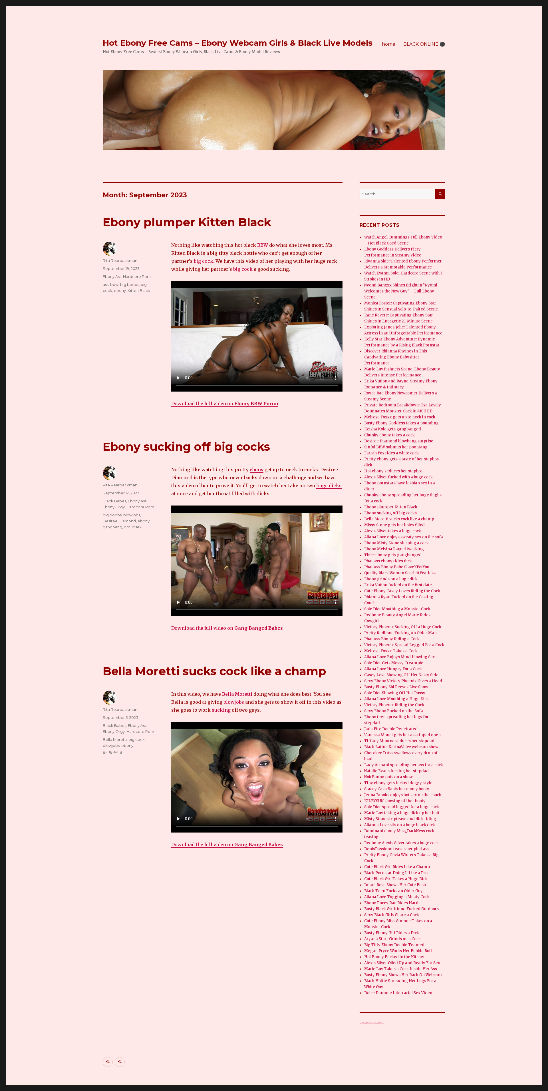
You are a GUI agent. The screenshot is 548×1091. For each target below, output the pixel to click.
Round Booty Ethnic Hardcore (367, 1023)
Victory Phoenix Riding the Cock (394, 705)
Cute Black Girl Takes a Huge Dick (396, 879)
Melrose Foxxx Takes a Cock (391, 651)
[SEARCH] (440, 194)
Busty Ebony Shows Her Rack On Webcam (403, 974)
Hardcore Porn (137, 276)
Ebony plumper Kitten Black (187, 222)
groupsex (133, 527)
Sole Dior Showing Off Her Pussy (394, 693)
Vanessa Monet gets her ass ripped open (402, 735)
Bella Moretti (237, 694)
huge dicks (329, 485)
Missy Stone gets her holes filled (394, 525)
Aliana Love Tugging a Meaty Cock (397, 897)
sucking (221, 710)
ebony (120, 290)
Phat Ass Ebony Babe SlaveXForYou (396, 567)
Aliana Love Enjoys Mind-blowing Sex (399, 657)
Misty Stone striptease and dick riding (400, 819)
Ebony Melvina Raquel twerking (394, 549)
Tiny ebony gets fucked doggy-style (398, 783)
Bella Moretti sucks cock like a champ (214, 671)
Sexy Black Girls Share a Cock (391, 914)
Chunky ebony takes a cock (389, 435)
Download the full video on (224, 403)
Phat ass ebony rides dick (388, 561)
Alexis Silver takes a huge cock (392, 531)
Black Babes (114, 501)
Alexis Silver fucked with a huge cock (398, 477)
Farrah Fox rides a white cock (391, 453)
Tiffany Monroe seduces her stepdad (399, 741)
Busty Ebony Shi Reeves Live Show (396, 687)
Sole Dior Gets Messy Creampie (393, 663)
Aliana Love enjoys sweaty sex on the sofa (403, 537)
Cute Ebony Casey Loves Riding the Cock (402, 591)
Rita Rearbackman (120, 260)
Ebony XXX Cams (379, 1023)
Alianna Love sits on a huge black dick (399, 825)
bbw (114, 284)
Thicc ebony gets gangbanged (393, 555)
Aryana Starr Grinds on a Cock (392, 938)
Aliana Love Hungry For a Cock (393, 669)
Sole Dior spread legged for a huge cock (401, 807)
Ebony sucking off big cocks (186, 447)
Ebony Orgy (114, 507)
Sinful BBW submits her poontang (396, 447)
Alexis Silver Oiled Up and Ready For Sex (402, 962)
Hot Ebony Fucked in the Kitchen (395, 956)
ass (105, 284)
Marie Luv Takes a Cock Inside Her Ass (400, 968)
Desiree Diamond (119, 521)
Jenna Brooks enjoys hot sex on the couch (402, 795)
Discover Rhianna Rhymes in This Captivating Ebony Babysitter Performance (395, 357)
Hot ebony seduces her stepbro (393, 471)
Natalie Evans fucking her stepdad (396, 771)
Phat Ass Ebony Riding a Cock (392, 639)
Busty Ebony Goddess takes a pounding (401, 423)
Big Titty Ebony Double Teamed (394, 944)
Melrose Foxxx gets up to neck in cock (399, 417)
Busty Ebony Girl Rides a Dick (391, 932)
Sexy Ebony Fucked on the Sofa (393, 711)
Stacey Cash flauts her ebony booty (396, 789)
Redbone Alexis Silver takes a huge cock (401, 843)
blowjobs (131, 515)
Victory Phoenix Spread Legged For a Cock (404, 645)
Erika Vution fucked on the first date (398, 585)
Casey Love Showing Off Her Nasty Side (401, 675)
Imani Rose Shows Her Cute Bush (395, 885)
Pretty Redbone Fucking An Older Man (400, 633)
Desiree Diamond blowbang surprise (398, 441)
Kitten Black (139, 290)
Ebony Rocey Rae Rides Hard (391, 903)
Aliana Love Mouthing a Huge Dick (396, 699)
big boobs (129, 284)
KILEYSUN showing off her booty (395, 801)
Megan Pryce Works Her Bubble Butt (398, 950)
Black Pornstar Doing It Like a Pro (396, 873)
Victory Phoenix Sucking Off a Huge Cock (402, 627)
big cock (203, 261)
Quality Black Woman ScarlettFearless (400, 573)
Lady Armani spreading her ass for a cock (403, 765)
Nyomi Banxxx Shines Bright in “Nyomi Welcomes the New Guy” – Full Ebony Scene (400, 291)
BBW (262, 245)
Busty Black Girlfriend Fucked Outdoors (401, 909)
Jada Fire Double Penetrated (391, 729)
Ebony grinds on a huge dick (391, 579)
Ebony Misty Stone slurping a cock (396, 543)
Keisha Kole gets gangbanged (392, 429)
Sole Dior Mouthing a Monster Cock (397, 609)
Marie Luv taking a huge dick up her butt (402, 813)
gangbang (112, 527)
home (388, 44)
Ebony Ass (112, 276)
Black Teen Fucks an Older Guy (393, 891)
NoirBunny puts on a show (388, 777)
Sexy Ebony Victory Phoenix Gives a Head (403, 681)
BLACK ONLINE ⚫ (424, 44)
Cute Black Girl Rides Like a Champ (397, 867)
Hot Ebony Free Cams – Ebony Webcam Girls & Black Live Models (237, 43)
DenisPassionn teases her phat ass (396, 849)
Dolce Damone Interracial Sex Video (398, 992)
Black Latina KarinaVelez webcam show (401, 747)
